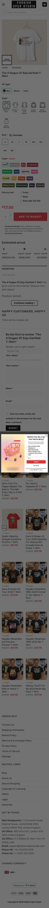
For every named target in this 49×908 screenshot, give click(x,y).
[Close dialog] (46, 436)
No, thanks (36, 465)
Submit (36, 462)
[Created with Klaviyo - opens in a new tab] (24, 473)
